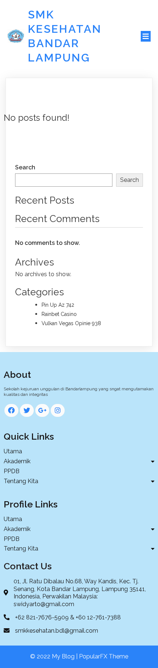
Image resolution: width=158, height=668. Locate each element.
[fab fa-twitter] (27, 410)
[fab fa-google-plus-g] (42, 410)
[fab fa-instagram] (58, 410)
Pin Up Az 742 (58, 305)
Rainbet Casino (59, 314)
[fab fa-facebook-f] (11, 410)
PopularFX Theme (103, 656)
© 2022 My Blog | (54, 656)
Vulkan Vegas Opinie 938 (71, 323)
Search (25, 167)
